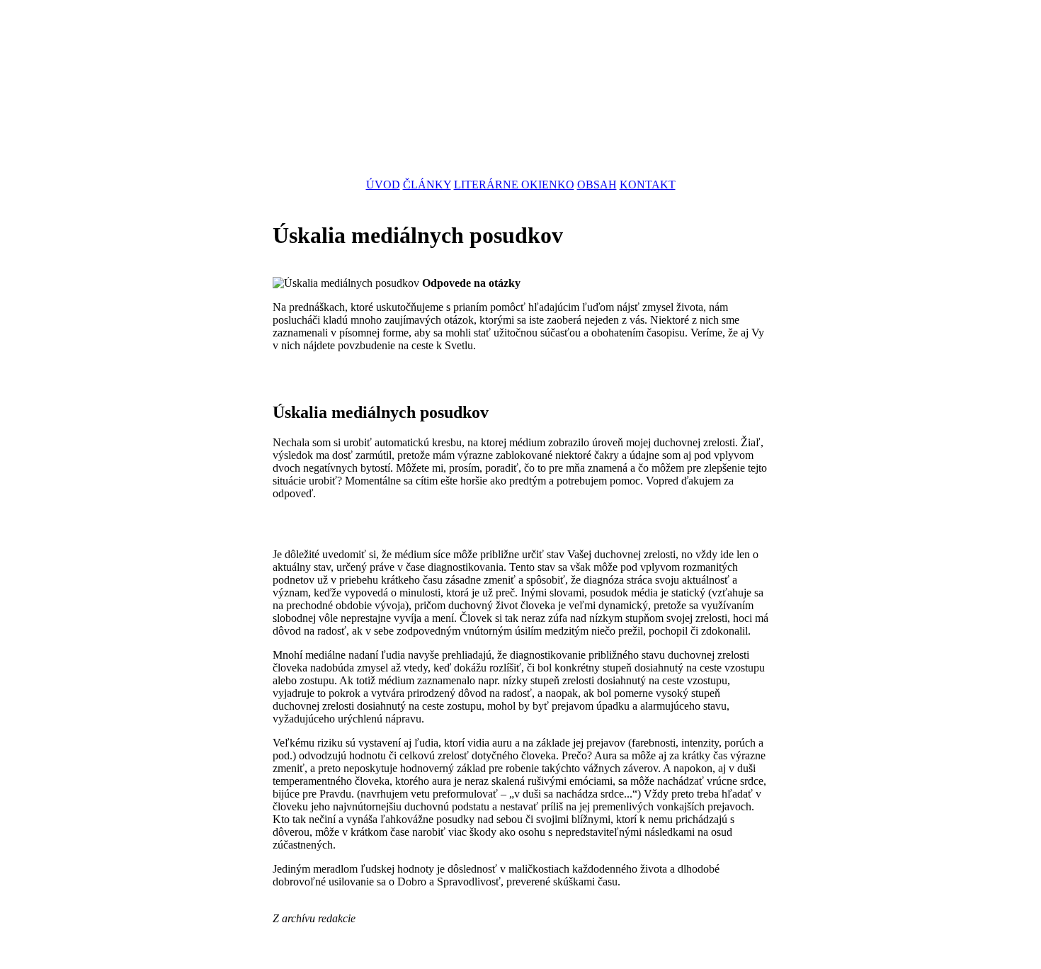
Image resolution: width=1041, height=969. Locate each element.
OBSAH (597, 184)
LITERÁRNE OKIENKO (514, 184)
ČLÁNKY (427, 184)
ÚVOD (383, 184)
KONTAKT (648, 184)
